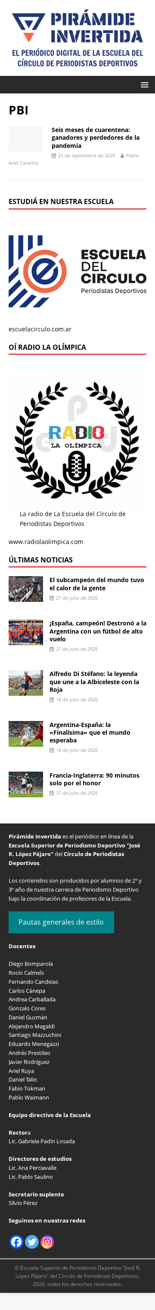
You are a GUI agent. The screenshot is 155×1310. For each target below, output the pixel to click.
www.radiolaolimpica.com (46, 542)
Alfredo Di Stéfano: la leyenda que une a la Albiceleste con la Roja (94, 681)
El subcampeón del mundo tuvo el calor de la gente (97, 584)
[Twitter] (32, 1242)
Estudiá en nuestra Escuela (61, 201)
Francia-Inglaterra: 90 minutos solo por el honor (95, 779)
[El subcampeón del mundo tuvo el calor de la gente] (26, 597)
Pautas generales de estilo (61, 922)
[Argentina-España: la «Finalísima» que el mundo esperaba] (26, 741)
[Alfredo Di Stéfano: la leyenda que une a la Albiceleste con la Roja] (26, 691)
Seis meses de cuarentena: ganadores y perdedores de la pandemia (96, 137)
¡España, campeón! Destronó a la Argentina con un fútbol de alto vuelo (98, 631)
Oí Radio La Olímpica (47, 347)
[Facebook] (16, 1242)
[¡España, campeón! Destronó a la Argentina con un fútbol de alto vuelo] (26, 640)
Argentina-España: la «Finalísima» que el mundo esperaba (90, 732)
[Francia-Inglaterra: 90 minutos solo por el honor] (26, 792)
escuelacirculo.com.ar (40, 329)
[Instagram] (47, 1242)
